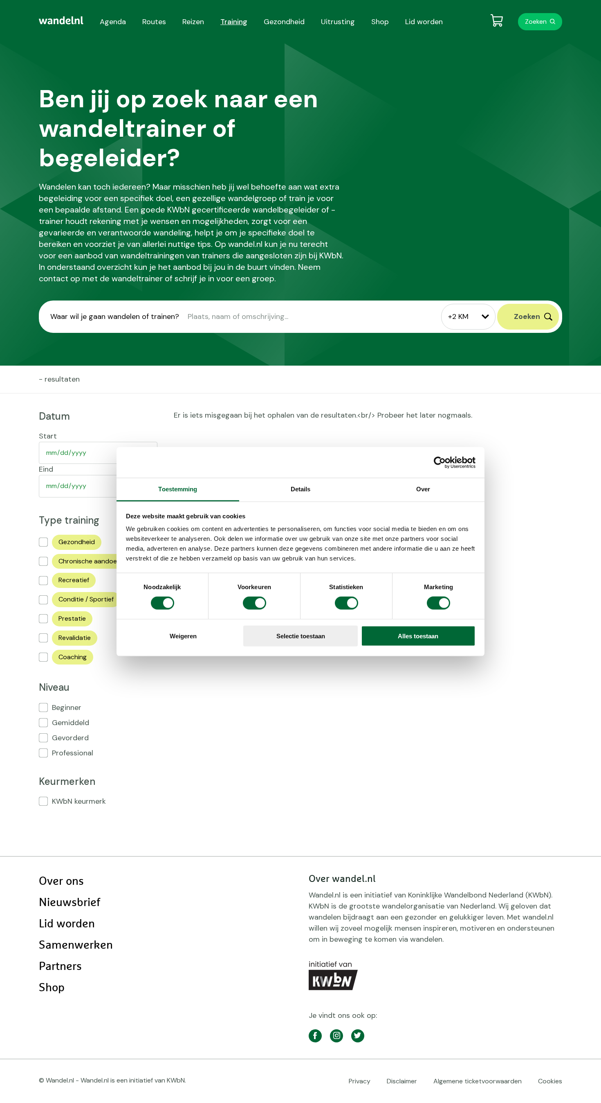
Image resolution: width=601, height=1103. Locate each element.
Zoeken (536, 21)
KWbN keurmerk (79, 801)
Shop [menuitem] (380, 22)
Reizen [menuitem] (193, 22)
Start (48, 436)
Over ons (61, 881)
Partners (60, 966)
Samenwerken (76, 945)
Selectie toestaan (300, 636)
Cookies (550, 1081)
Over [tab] (423, 489)
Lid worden (67, 924)
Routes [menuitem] (154, 22)
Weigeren (183, 636)
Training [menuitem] (233, 22)
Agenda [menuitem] (113, 22)
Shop (52, 988)
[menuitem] (61, 20)
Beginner (66, 707)
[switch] (254, 603)
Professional (72, 753)
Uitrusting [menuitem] (338, 22)
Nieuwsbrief (69, 903)
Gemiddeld (70, 723)
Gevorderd (70, 738)
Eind (46, 469)
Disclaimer (402, 1081)
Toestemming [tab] (177, 489)
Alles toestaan (418, 636)
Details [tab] (301, 489)
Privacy (359, 1081)
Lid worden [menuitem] (424, 22)
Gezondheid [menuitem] (284, 22)
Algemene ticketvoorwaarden (477, 1081)
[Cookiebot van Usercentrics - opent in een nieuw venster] (439, 462)
